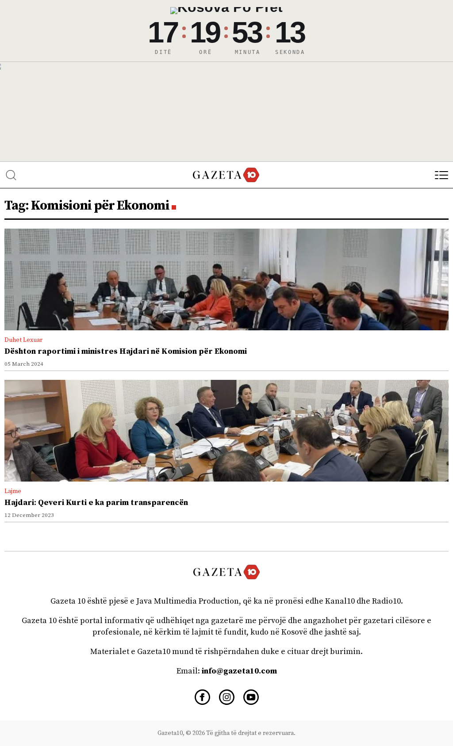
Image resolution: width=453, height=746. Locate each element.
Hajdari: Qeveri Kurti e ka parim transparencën (96, 502)
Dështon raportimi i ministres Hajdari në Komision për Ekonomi (125, 351)
